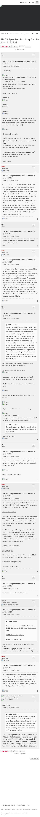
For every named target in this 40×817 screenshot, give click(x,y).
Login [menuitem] (32, 2)
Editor (3, 166)
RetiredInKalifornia (17, 696)
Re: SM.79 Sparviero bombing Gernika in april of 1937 (18, 177)
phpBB (9, 813)
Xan (2, 54)
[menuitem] (3, 815)
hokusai (3, 601)
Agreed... (6, 705)
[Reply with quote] (33, 55)
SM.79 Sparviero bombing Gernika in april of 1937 (20, 41)
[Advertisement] (20, 781)
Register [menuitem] (24, 2)
